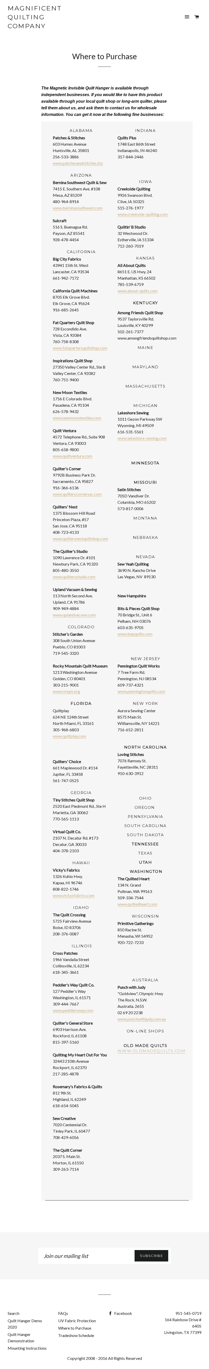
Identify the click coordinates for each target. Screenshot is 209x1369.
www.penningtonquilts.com (141, 691)
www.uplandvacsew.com (74, 614)
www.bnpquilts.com (134, 633)
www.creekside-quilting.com (142, 214)
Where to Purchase (74, 1328)
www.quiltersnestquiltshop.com (80, 538)
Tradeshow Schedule (76, 1335)
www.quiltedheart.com (137, 904)
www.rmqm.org (66, 691)
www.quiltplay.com (69, 736)
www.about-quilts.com (137, 290)
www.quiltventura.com (72, 455)
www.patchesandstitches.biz (78, 163)
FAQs (63, 1313)
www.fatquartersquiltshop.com (80, 347)
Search (13, 1313)
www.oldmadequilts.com (151, 1050)
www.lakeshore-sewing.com (142, 438)
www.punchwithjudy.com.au (141, 1018)
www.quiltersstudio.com (74, 576)
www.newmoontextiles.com (77, 417)
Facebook (122, 1313)
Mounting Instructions (27, 1348)
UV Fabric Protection (77, 1320)
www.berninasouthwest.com (77, 207)
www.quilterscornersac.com (77, 494)
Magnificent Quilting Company (35, 17)
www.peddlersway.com (73, 1010)
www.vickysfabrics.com (74, 895)
